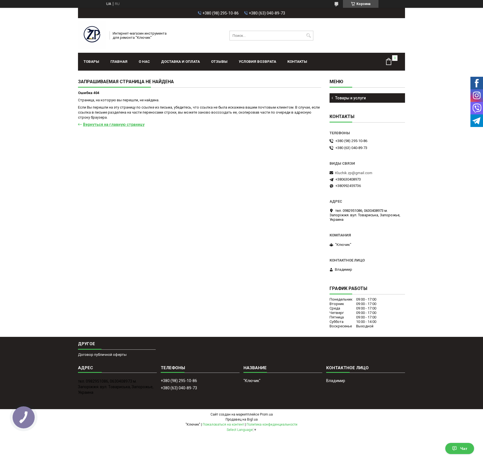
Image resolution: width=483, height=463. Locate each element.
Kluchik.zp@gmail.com (353, 173)
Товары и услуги (350, 98)
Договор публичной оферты (102, 354)
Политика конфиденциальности (272, 424)
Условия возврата (257, 61)
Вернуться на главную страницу (114, 124)
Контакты (297, 61)
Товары (91, 61)
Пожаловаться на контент (223, 424)
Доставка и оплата (180, 61)
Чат (463, 448)
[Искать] (308, 35)
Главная (118, 61)
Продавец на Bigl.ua (242, 419)
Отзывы (219, 61)
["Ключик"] (92, 35)
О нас (144, 61)
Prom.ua (266, 414)
